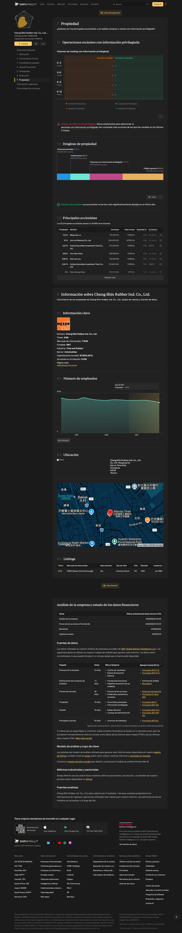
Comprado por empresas (127, 109)
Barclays (70, 897)
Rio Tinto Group (73, 884)
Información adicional (27, 84)
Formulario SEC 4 (149, 702)
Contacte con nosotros (155, 875)
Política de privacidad (155, 924)
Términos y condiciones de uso (132, 924)
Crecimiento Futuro (27, 58)
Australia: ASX (20, 870)
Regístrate (157, 4)
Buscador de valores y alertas (104, 866)
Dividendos (23, 71)
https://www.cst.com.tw (67, 365)
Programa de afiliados (155, 894)
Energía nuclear (47, 875)
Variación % (142, 229)
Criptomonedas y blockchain (52, 888)
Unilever (70, 875)
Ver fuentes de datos (128, 844)
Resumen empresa (26, 50)
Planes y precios (152, 862)
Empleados (65, 440)
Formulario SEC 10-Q (151, 673)
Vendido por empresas (76, 109)
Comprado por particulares (127, 104)
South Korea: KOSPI (22, 892)
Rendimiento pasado (28, 63)
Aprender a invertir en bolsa (157, 890)
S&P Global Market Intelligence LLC (138, 649)
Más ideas (45, 897)
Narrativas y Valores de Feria (104, 870)
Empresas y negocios (154, 899)
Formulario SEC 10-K (150, 670)
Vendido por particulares (77, 104)
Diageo (70, 879)
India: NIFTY (19, 875)
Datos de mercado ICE (151, 691)
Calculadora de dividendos (104, 875)
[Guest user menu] (166, 4)
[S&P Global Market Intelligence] (127, 825)
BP (68, 892)
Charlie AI (150, 903)
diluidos (135, 204)
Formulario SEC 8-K (150, 721)
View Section (112, 585)
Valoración (23, 54)
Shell (69, 870)
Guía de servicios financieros (145, 928)
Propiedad (23, 80)
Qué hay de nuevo (127, 884)
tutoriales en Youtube (140, 756)
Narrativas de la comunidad (130, 879)
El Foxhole (123, 870)
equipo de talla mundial (79, 761)
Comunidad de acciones (28, 88)
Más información (84, 738)
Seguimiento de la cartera (104, 862)
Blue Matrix (147, 684)
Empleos (149, 879)
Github (89, 779)
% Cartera (153, 229)
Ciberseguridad (47, 892)
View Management (112, 13)
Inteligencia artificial (49, 884)
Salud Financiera (26, 67)
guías (87, 756)
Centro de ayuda (153, 886)
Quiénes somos (152, 870)
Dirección (23, 75)
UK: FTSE (18, 866)
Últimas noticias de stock (129, 862)
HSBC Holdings (73, 866)
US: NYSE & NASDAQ (23, 862)
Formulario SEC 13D (150, 705)
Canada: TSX (19, 879)
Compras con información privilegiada (52, 870)
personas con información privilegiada (79, 127)
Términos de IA (125, 928)
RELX (69, 888)
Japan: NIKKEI (20, 888)
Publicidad (150, 866)
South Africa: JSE (21, 884)
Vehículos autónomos (50, 879)
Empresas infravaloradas (51, 862)
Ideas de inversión (127, 875)
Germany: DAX (20, 897)
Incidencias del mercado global (130, 866)
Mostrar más (110, 277)
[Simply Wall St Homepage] (25, 4)
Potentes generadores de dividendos (52, 866)
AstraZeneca (72, 862)
